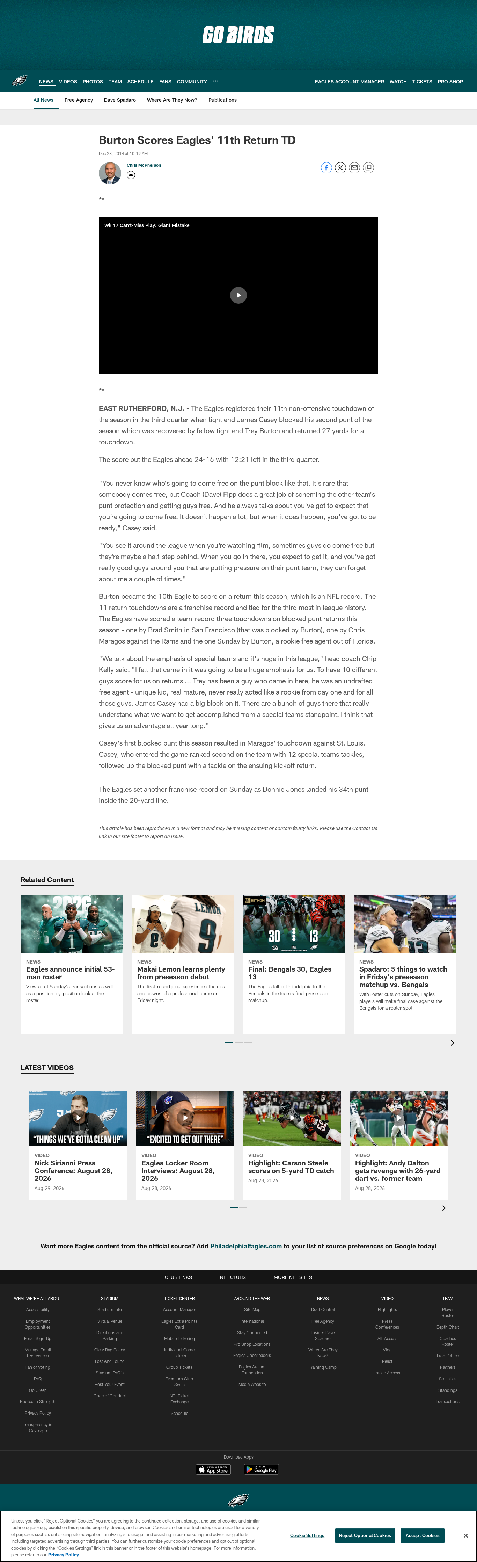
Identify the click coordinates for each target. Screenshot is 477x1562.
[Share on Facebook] (326, 171)
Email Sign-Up (37, 1338)
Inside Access (387, 1372)
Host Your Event (110, 1384)
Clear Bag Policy (109, 1349)
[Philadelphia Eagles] (238, 1502)
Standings (447, 1390)
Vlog (387, 1349)
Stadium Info (109, 1309)
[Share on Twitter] (340, 171)
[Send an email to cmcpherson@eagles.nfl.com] (131, 175)
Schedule (179, 1413)
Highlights (387, 1309)
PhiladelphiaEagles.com (246, 1246)
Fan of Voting (37, 1367)
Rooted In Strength (38, 1401)
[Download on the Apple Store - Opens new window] (213, 1470)
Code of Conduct (110, 1395)
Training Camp (323, 1367)
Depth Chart (447, 1326)
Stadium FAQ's (110, 1372)
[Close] (466, 1535)
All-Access (387, 1338)
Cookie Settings (307, 1535)
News (323, 1298)
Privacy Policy (38, 1412)
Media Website (252, 1384)
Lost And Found (110, 1361)
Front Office (448, 1355)
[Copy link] (368, 168)
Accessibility (38, 1309)
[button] (238, 295)
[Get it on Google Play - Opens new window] (261, 1472)
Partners (448, 1367)
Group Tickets (179, 1367)
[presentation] (453, 1043)
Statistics (447, 1378)
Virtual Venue (109, 1320)
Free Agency (322, 1320)
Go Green (38, 1390)
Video (387, 1298)
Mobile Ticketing (179, 1338)
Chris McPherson (144, 164)
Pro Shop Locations (252, 1344)
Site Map (252, 1309)
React (387, 1361)
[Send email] (354, 171)
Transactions (448, 1401)
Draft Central (323, 1309)
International (252, 1320)
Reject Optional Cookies (365, 1535)
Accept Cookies (423, 1535)
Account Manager (179, 1309)
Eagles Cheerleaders (252, 1355)
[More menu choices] (215, 81)
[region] (238, 1536)
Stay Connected (252, 1332)
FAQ (38, 1378)
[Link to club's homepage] (19, 80)
